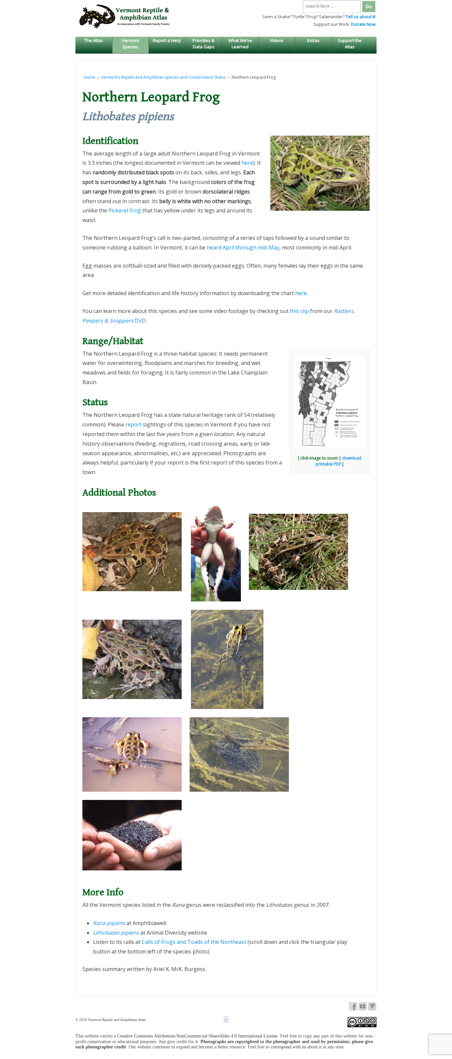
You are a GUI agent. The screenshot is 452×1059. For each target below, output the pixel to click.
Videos (277, 40)
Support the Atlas (350, 43)
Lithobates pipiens (116, 932)
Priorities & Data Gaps (203, 43)
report (133, 424)
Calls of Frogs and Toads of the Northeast (194, 942)
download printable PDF (338, 461)
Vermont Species (130, 43)
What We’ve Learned (240, 43)
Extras (313, 40)
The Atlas (93, 40)
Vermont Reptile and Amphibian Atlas (116, 1020)
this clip (299, 311)
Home (89, 77)
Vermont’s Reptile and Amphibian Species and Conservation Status (163, 77)
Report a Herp (167, 40)
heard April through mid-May (243, 247)
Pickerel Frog (125, 210)
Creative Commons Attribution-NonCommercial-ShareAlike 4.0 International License (197, 1036)
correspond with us (288, 1046)
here (247, 162)
